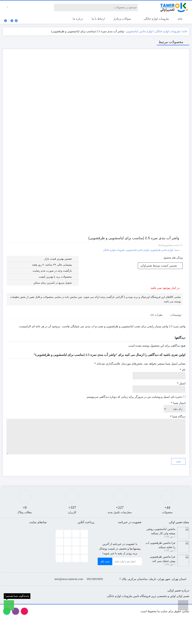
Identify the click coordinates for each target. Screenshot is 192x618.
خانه (180, 18)
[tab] (176, 314)
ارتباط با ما (98, 18)
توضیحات (175, 314)
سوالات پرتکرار (122, 18)
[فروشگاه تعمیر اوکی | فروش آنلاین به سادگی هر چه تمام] (174, 7)
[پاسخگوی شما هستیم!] (9, 605)
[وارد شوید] (10, 7)
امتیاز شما (178, 403)
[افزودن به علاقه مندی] (181, 75)
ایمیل (181, 383)
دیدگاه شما (177, 416)
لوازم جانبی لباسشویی (139, 31)
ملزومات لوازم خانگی (156, 18)
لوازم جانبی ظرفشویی (161, 250)
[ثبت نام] (5, 7)
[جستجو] (57, 7)
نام (182, 369)
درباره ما (78, 18)
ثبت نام (105, 561)
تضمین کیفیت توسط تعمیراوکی (159, 265)
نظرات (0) (157, 314)
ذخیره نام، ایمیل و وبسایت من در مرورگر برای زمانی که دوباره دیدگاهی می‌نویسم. (134, 396)
